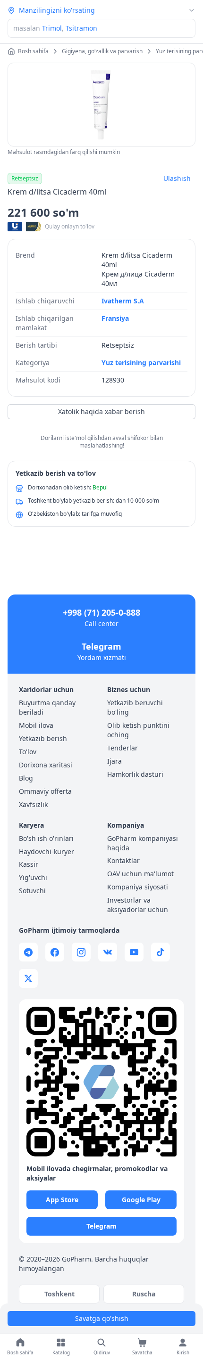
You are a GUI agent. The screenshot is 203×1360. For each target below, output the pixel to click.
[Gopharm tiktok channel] (160, 952)
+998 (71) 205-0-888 (101, 612)
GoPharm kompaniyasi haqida (142, 843)
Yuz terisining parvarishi (141, 362)
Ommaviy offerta (45, 791)
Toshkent (59, 1293)
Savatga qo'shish (101, 1318)
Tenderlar (122, 747)
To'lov (27, 751)
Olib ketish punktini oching (138, 730)
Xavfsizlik (33, 804)
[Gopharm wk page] (107, 952)
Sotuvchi (32, 890)
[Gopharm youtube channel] (134, 952)
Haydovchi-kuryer (46, 851)
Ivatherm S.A (123, 300)
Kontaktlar (123, 860)
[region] (101, 105)
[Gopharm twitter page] (28, 978)
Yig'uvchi (33, 877)
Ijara (114, 761)
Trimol (52, 28)
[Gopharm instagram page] (81, 952)
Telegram (101, 646)
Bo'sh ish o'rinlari (46, 838)
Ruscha (143, 1293)
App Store (62, 1199)
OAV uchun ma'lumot (140, 873)
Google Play (141, 1199)
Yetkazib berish (43, 738)
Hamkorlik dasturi (135, 774)
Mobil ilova (36, 725)
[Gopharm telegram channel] (28, 952)
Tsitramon (81, 28)
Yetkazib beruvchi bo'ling (135, 707)
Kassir (28, 864)
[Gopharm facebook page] (54, 952)
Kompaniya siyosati (137, 886)
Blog (26, 778)
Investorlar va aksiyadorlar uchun (137, 905)
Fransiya (115, 318)
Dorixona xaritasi (45, 764)
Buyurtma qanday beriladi (47, 707)
